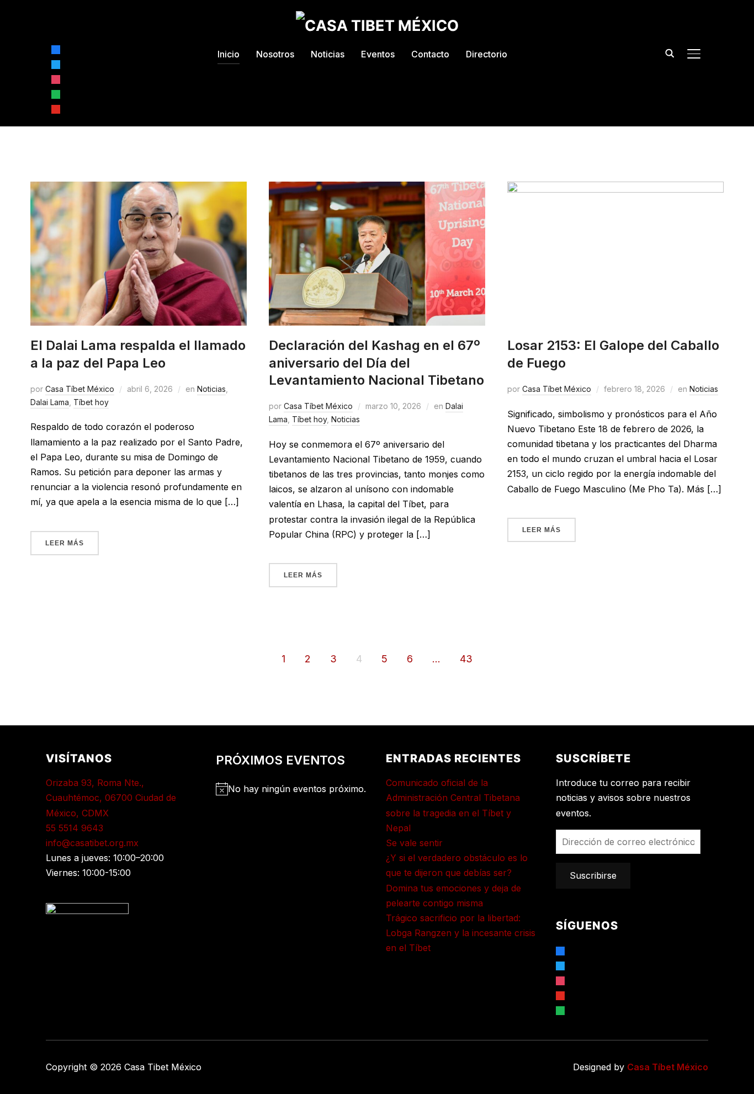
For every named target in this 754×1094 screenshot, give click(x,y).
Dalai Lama (49, 402)
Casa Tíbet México (79, 389)
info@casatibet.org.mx (92, 842)
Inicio (228, 54)
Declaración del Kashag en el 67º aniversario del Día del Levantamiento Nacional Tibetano (376, 362)
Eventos (378, 54)
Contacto (430, 54)
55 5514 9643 (74, 827)
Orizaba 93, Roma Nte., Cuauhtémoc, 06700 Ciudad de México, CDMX (111, 797)
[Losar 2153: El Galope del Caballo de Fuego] (615, 188)
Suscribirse (593, 875)
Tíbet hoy (91, 402)
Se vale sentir (414, 842)
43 (466, 659)
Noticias (327, 54)
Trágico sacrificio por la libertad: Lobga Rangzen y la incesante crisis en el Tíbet (460, 932)
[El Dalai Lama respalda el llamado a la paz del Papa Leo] (138, 188)
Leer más (64, 543)
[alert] (292, 789)
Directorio (486, 54)
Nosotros (275, 54)
